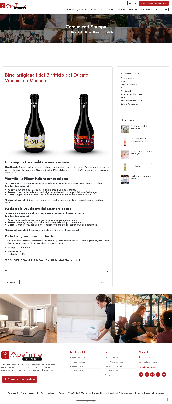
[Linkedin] (158, 374)
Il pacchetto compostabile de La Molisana (142, 165)
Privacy (104, 392)
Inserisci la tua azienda (153, 3)
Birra (65, 32)
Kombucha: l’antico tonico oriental (141, 177)
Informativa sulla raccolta (86, 402)
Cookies (113, 392)
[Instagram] (147, 374)
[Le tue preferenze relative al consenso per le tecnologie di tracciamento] (167, 399)
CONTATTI (161, 9)
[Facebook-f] (141, 374)
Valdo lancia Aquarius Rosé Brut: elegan (141, 152)
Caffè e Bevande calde (131, 103)
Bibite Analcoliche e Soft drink (133, 100)
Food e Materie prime (130, 78)
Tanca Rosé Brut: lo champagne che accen (139, 139)
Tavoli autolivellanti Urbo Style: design (140, 127)
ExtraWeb (160, 392)
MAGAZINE (121, 9)
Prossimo (103, 282)
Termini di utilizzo (92, 392)
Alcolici (124, 87)
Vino (123, 81)
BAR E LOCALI (147, 9)
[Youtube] (152, 374)
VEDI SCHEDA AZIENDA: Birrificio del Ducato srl (42, 260)
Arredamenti (126, 91)
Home (58, 32)
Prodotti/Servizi (76, 9)
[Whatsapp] (164, 374)
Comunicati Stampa (102, 9)
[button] (2, 318)
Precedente (12, 282)
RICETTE (133, 9)
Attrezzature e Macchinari (131, 94)
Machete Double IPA (16, 254)
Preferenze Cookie (127, 392)
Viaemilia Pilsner (14, 251)
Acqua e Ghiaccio (129, 84)
